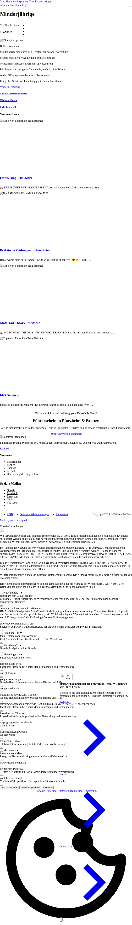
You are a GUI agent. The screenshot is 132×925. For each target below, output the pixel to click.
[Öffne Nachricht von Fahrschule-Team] (66, 677)
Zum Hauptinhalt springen (14, 1)
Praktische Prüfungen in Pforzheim (25, 250)
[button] (66, 592)
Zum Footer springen (40, 1)
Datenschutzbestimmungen (34, 514)
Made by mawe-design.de (14, 520)
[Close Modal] (61, 919)
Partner (11, 464)
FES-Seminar (9, 395)
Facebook (12, 493)
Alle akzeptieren (9, 787)
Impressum (62, 514)
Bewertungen (14, 461)
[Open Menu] (130, 6)
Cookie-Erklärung (47, 790)
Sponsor (11, 467)
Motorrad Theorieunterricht (20, 323)
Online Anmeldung (70, 846)
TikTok (11, 499)
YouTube (12, 502)
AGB (10, 514)
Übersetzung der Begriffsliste (22, 474)
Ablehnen (47, 787)
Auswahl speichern (30, 787)
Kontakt (4, 448)
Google (11, 490)
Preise (63, 774)
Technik (11, 471)
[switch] (1, 593)
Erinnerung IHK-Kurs (16, 178)
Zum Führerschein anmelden (66, 433)
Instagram (12, 496)
